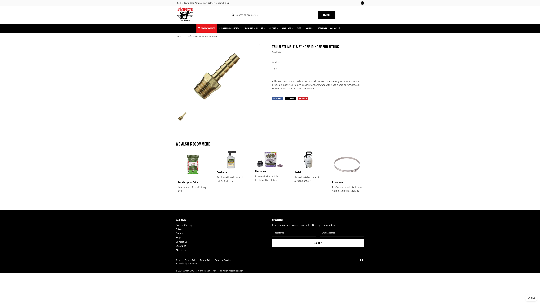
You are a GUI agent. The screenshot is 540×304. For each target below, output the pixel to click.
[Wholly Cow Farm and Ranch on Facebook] (361, 260)
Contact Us (335, 28)
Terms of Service (223, 260)
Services (273, 28)
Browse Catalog (207, 28)
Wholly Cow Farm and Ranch (196, 270)
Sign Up (318, 243)
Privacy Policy (191, 260)
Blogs (179, 237)
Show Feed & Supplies (254, 28)
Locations (322, 28)
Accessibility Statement (187, 263)
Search (329, 14)
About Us (308, 28)
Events (179, 233)
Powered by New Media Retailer (228, 270)
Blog (299, 28)
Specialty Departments (229, 28)
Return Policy (206, 260)
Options (276, 62)
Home (178, 36)
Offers (179, 229)
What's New (287, 28)
